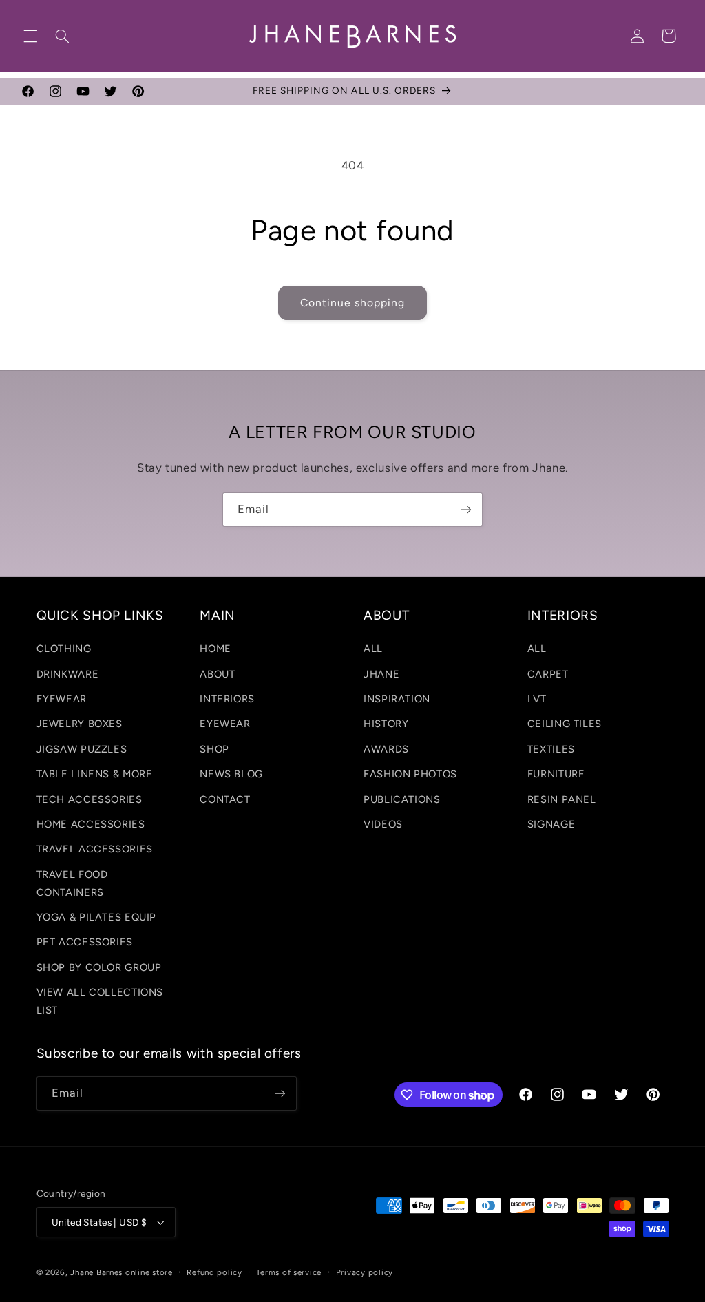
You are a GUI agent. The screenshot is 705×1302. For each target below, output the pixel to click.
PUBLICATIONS (402, 799)
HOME (215, 648)
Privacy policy (364, 1272)
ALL (373, 648)
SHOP (214, 749)
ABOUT (217, 674)
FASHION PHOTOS (410, 774)
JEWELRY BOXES (79, 723)
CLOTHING (64, 648)
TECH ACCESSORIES (89, 799)
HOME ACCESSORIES (90, 824)
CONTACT (225, 799)
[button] (30, 36)
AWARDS (386, 749)
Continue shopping (353, 302)
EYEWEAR (61, 699)
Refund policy (214, 1272)
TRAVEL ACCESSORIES (94, 849)
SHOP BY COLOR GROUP (99, 967)
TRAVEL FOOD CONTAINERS (72, 883)
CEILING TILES (564, 723)
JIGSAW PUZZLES (81, 749)
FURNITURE (556, 774)
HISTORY (386, 723)
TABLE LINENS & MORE (94, 774)
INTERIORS (227, 699)
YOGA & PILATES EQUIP (96, 917)
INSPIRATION (397, 699)
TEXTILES (551, 749)
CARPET (548, 674)
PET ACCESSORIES (84, 942)
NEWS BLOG (231, 774)
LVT (537, 699)
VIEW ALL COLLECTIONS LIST (100, 1001)
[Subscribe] (466, 509)
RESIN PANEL (561, 799)
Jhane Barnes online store (121, 1272)
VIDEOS (383, 824)
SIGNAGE (551, 824)
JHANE (381, 674)
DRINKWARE (67, 674)
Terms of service (289, 1272)
